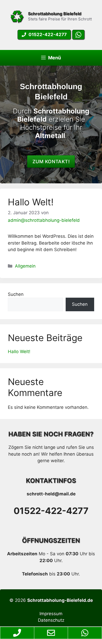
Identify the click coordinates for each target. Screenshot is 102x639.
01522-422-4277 (51, 510)
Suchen (16, 294)
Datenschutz (51, 620)
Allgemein (25, 266)
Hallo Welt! (31, 201)
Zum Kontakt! (51, 161)
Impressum (51, 613)
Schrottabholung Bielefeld (54, 13)
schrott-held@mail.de (51, 493)
